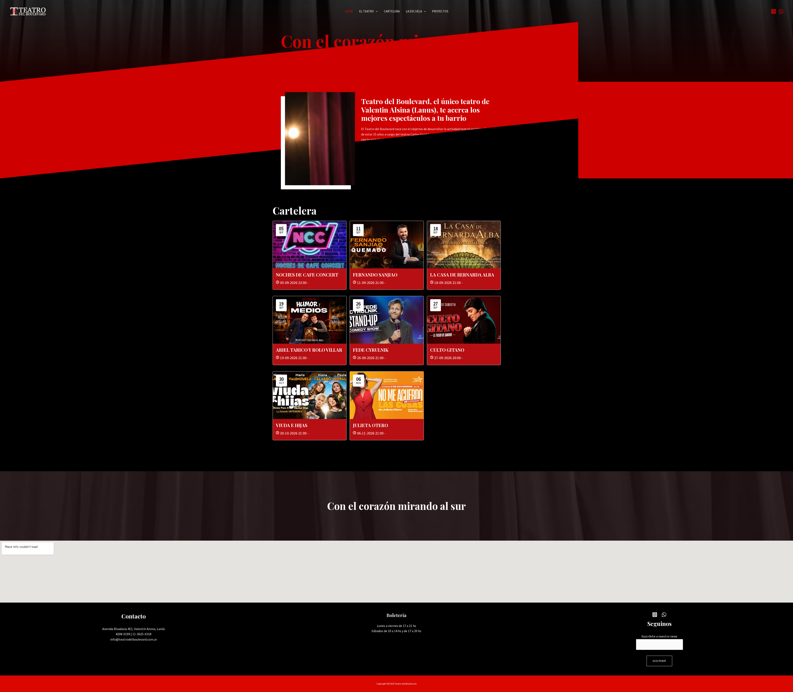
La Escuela (414, 11)
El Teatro (366, 11)
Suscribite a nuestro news (659, 636)
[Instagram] (773, 11)
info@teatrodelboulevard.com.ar (133, 639)
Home (349, 11)
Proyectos (440, 11)
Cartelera (392, 11)
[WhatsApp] (781, 11)
